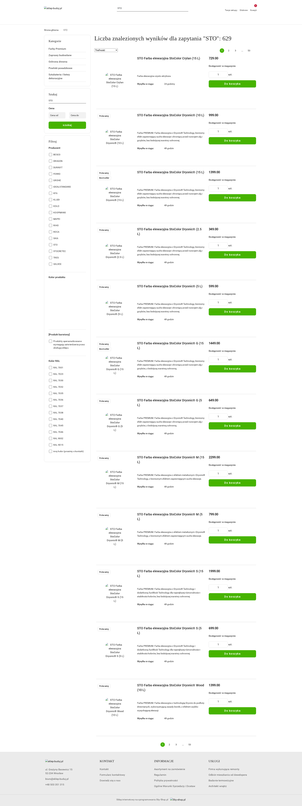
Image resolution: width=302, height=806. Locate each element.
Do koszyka (232, 83)
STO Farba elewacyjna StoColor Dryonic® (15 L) (170, 172)
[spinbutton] (218, 75)
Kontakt (104, 769)
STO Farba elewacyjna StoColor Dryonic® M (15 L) (170, 459)
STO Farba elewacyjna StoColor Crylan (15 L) (168, 58)
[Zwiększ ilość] (225, 75)
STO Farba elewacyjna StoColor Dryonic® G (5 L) (169, 402)
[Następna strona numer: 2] (256, 50)
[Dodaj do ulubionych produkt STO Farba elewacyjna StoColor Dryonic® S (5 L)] (129, 629)
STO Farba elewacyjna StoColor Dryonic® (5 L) (169, 286)
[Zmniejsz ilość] (211, 75)
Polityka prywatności (166, 780)
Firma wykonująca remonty (224, 769)
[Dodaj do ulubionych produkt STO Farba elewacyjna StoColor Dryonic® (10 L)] (129, 116)
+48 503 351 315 (54, 784)
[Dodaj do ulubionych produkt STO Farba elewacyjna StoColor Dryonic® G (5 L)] (129, 401)
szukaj (67, 125)
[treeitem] (67, 49)
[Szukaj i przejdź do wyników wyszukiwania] (186, 8)
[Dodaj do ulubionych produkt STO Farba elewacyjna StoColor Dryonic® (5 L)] (129, 287)
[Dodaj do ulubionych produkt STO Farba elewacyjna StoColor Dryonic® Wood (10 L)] (129, 686)
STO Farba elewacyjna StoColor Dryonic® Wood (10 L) (170, 687)
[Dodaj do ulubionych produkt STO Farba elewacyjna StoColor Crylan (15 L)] (129, 59)
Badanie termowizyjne (221, 780)
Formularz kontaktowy (112, 774)
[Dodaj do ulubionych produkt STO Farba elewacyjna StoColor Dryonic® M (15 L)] (129, 458)
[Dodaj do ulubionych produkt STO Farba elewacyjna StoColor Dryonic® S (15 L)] (129, 572)
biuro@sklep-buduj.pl (57, 778)
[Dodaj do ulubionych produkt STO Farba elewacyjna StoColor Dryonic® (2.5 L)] (129, 230)
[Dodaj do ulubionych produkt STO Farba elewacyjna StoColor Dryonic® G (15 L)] (129, 344)
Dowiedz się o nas (110, 780)
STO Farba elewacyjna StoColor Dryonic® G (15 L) (170, 345)
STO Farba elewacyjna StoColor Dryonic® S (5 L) (169, 630)
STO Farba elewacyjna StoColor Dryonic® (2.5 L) (169, 231)
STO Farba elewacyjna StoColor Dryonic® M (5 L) (169, 516)
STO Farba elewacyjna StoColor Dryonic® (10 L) (170, 115)
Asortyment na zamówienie (169, 769)
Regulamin (160, 774)
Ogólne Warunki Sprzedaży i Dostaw (174, 786)
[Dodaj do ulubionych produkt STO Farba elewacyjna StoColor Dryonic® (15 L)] (129, 173)
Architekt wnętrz (218, 786)
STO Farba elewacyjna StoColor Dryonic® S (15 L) (170, 573)
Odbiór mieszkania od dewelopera (228, 774)
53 (249, 50)
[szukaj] (85, 101)
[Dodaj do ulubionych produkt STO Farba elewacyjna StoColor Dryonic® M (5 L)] (129, 515)
